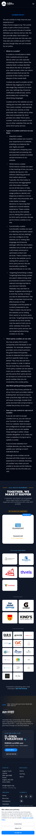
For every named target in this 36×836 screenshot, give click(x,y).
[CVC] (18, 643)
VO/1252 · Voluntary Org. (9, 788)
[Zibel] (29, 659)
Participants (6, 801)
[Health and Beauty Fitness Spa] (7, 651)
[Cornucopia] (18, 668)
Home (22, 771)
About (22, 777)
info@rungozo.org (8, 786)
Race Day (5, 798)
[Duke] (18, 676)
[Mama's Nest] (29, 643)
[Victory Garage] (18, 651)
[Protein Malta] (29, 635)
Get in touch (11, 754)
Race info (11, 750)
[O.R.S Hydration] (7, 635)
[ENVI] (7, 643)
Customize (18, 824)
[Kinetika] (18, 635)
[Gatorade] (26, 605)
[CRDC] (18, 659)
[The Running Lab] (7, 659)
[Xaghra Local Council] (9, 617)
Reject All (18, 828)
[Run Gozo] (8, 712)
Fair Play (22, 774)
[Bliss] (29, 651)
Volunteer (5, 804)
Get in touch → (22, 689)
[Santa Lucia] (7, 676)
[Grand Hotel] (29, 668)
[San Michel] (9, 605)
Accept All (18, 833)
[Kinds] (26, 617)
